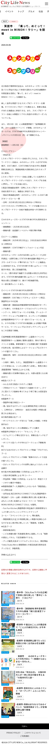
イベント (9, 11)
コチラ (9, 554)
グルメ (31, 11)
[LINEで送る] (15, 37)
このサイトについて (32, 732)
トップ (21, 11)
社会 (41, 11)
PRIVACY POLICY (13, 732)
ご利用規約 (24, 736)
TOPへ (24, 726)
